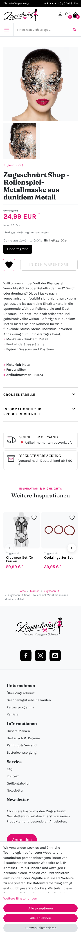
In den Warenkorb (49, 264)
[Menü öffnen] (6, 29)
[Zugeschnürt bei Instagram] (40, 655)
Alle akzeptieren (40, 908)
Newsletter (15, 790)
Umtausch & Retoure (23, 738)
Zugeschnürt (13, 165)
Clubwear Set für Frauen (19, 559)
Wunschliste (9, 265)
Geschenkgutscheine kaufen (29, 700)
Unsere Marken (18, 731)
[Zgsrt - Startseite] (40, 627)
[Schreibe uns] (55, 655)
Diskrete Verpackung (39, 456)
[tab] (40, 394)
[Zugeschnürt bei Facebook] (26, 655)
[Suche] (74, 29)
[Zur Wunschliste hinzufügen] (34, 518)
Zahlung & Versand (22, 745)
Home (22, 591)
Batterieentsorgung (21, 752)
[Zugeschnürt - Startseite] (20, 15)
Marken (34, 591)
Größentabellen (18, 783)
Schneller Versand (38, 437)
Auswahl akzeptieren (40, 928)
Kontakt (13, 776)
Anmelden (22, 839)
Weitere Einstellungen (20, 898)
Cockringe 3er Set (58, 558)
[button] (60, 15)
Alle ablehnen (40, 918)
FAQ (10, 769)
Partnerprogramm (20, 707)
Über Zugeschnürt (21, 693)
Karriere (12, 714)
